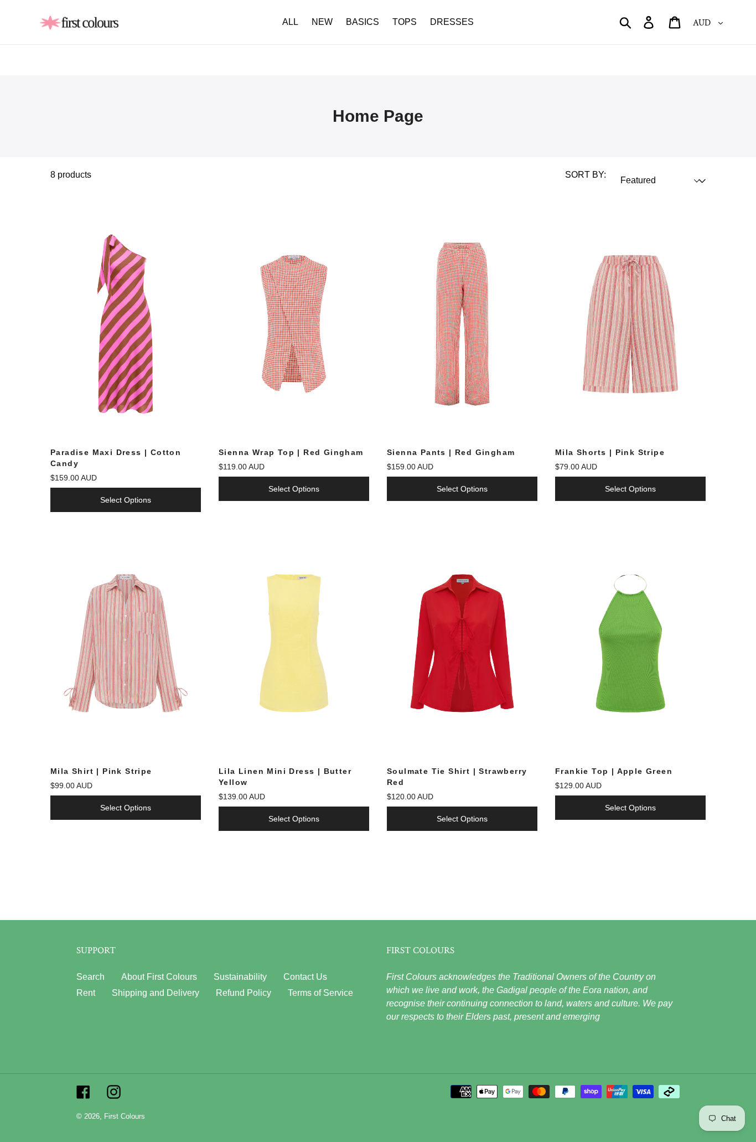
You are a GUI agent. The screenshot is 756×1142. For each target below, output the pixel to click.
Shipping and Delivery (155, 993)
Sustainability (240, 976)
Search (90, 976)
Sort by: (585, 174)
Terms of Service (320, 993)
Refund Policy (243, 993)
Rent (85, 993)
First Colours (124, 1116)
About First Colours (159, 976)
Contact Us (305, 976)
